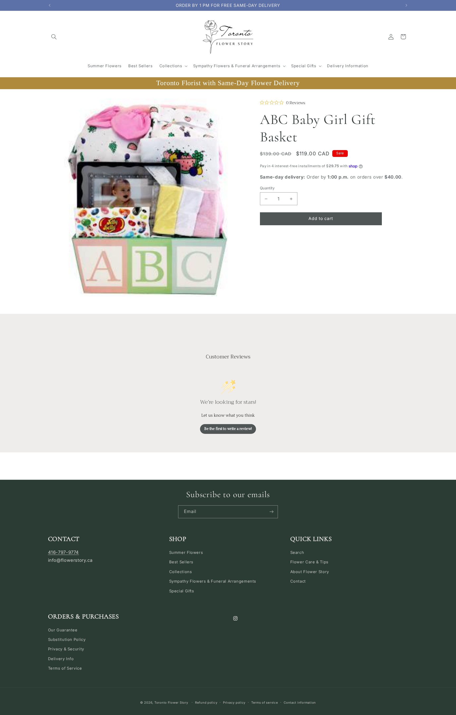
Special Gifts (181, 591)
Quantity (267, 188)
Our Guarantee (63, 630)
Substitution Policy (67, 639)
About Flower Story (309, 571)
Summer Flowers (186, 552)
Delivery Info (61, 658)
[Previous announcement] (49, 5)
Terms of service (264, 702)
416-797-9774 (63, 552)
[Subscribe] (271, 511)
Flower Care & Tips (309, 562)
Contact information (300, 702)
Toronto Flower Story (171, 702)
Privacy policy (234, 702)
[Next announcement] (406, 5)
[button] (54, 37)
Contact (298, 581)
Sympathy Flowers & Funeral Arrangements (212, 581)
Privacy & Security (66, 649)
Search (297, 552)
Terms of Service (65, 668)
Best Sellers (181, 562)
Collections (180, 571)
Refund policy (206, 702)
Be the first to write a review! (228, 429)
